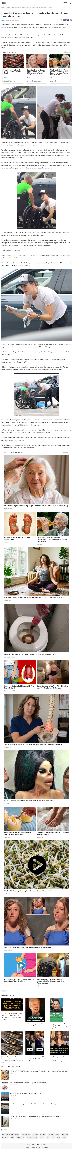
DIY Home (35, 1134)
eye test (42, 1134)
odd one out (20, 1137)
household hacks (53, 1134)
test (53, 1137)
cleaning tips (26, 1134)
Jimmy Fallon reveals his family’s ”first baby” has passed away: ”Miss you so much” (60, 1026)
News (8, 7)
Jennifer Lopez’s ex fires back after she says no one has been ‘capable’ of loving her (60, 1059)
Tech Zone (9, 20)
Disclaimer (45, 1147)
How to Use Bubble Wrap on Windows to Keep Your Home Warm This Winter (35, 1117)
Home (3, 7)
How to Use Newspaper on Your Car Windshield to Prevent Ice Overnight (33, 1104)
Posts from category (10, 1066)
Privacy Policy (36, 1147)
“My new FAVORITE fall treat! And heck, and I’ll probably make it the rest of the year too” (39, 1071)
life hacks (64, 1134)
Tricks (64, 1137)
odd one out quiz (32, 1137)
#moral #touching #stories (10, 1134)
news (4, 991)
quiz (48, 1137)
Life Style (5, 1137)
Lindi (4, 3)
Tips (58, 1137)
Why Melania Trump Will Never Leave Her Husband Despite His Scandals (36, 1059)
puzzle (42, 1137)
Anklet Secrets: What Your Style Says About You (25, 1093)
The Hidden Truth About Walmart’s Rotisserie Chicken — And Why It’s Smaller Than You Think (12, 1060)
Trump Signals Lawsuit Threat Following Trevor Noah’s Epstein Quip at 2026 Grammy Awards (11, 1016)
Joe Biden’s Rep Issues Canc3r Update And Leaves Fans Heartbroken (35, 1026)
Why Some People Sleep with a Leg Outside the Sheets (28, 1083)
